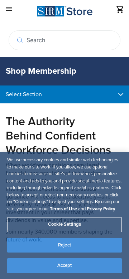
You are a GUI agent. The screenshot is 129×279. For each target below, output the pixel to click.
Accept (64, 265)
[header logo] (64, 12)
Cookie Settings (64, 224)
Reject (64, 245)
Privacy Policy (101, 209)
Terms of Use (63, 209)
